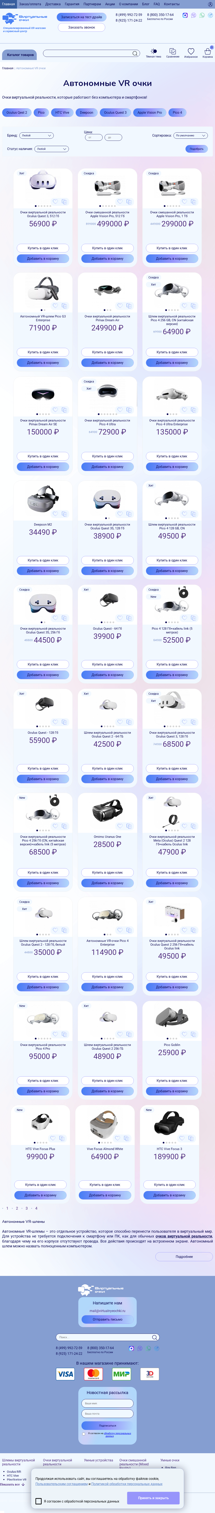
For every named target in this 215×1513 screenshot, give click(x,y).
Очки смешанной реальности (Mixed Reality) (134, 1464)
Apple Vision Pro (150, 113)
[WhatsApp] (202, 15)
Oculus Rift (14, 1471)
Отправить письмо (107, 1319)
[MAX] (185, 15)
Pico (41, 113)
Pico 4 (177, 113)
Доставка (53, 4)
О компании (128, 4)
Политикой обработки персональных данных (127, 1484)
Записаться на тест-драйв (81, 17)
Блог (145, 4)
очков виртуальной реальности (184, 1236)
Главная (8, 4)
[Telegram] (210, 15)
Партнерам (92, 4)
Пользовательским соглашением (61, 1484)
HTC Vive (62, 113)
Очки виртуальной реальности (57, 1462)
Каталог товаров (20, 55)
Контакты (172, 4)
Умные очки (169, 1460)
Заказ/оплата (30, 4)
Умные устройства (98, 1460)
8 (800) (160, 17)
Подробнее (184, 1257)
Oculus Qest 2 (17, 113)
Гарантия (72, 4)
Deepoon (86, 113)
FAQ (157, 4)
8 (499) (129, 15)
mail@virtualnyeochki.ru (107, 1311)
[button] (35, 206)
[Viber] (193, 15)
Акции (110, 4)
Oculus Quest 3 (115, 113)
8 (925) (129, 20)
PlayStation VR (16, 1479)
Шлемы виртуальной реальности (18, 1462)
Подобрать (196, 148)
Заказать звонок (81, 27)
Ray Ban (170, 1467)
